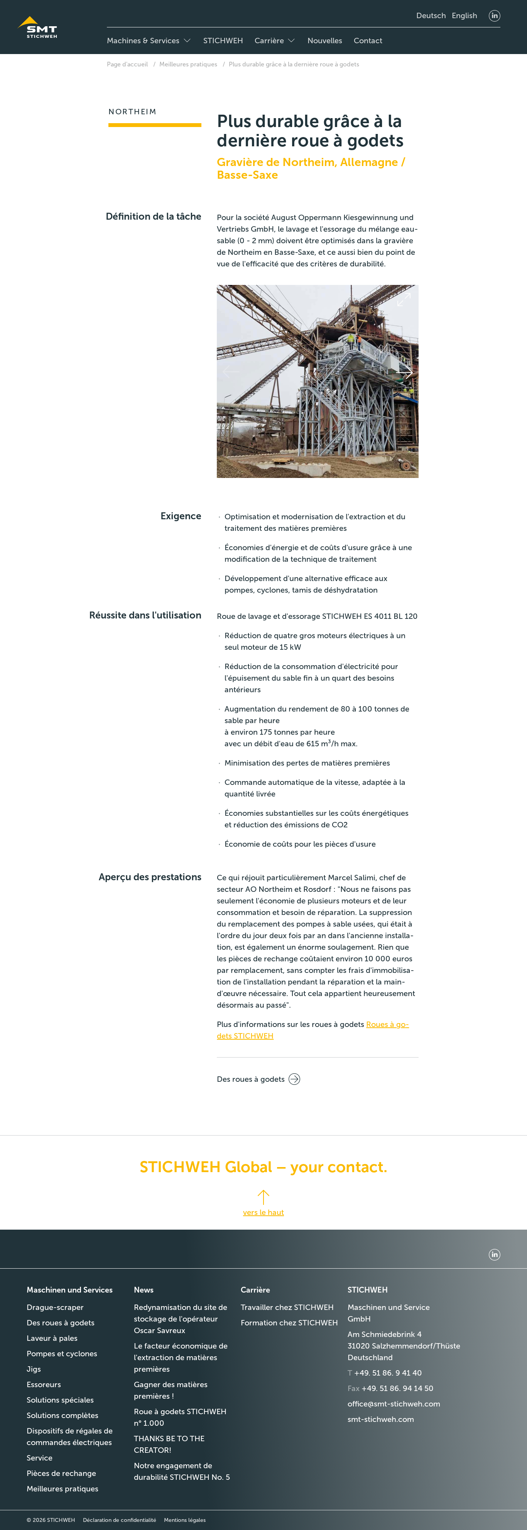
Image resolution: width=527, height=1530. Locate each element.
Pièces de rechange (61, 1473)
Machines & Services (143, 40)
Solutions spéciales (60, 1400)
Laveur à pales (52, 1338)
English (464, 15)
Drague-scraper (55, 1307)
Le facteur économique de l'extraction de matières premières (181, 1357)
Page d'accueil (127, 64)
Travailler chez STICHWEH (287, 1307)
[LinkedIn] (494, 15)
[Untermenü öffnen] (187, 40)
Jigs (34, 1369)
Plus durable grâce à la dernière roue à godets (294, 64)
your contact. (339, 1166)
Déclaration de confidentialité (119, 1520)
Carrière (269, 40)
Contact (368, 40)
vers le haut (263, 1212)
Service (39, 1457)
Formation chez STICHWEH (289, 1322)
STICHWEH (223, 40)
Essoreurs (44, 1384)
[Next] (404, 372)
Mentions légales (185, 1520)
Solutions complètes (62, 1415)
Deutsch (431, 15)
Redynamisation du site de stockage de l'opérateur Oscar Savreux (180, 1319)
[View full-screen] (404, 299)
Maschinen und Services (70, 1289)
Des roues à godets (251, 1079)
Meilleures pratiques (188, 64)
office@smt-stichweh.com (394, 1403)
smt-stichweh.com (381, 1419)
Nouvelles (324, 40)
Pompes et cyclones (62, 1353)
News (144, 1289)
